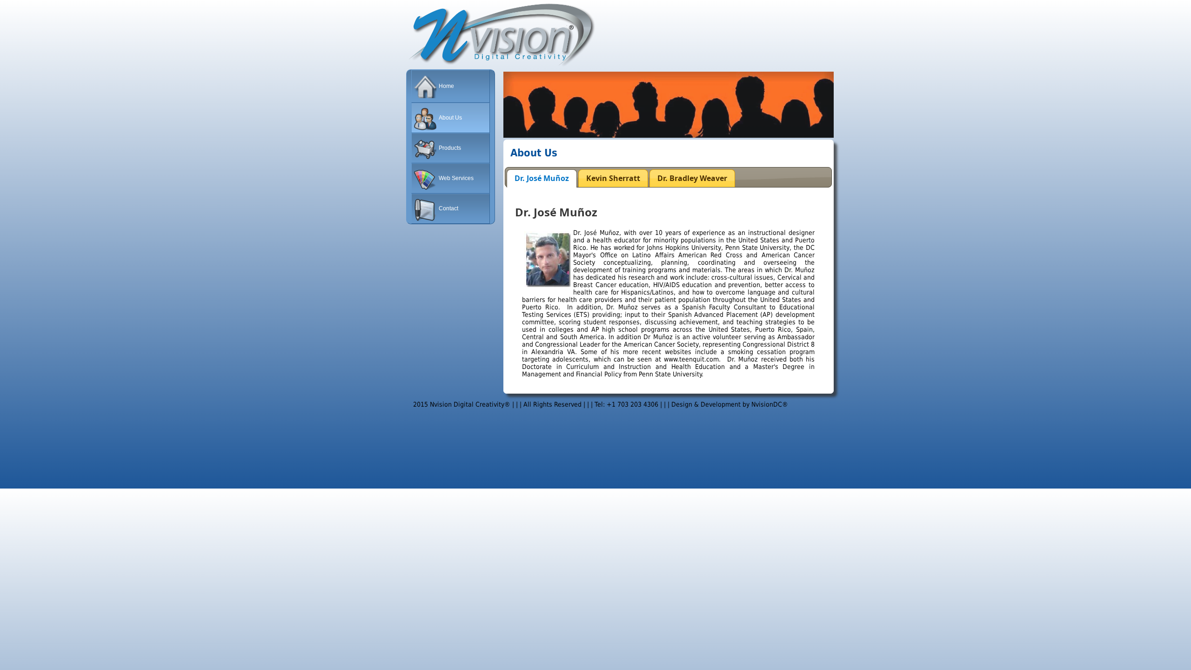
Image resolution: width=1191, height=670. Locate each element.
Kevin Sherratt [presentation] (613, 178)
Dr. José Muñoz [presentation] (542, 178)
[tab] (542, 178)
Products (450, 148)
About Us (450, 117)
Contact (448, 208)
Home (446, 86)
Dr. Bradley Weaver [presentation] (692, 178)
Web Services (456, 178)
